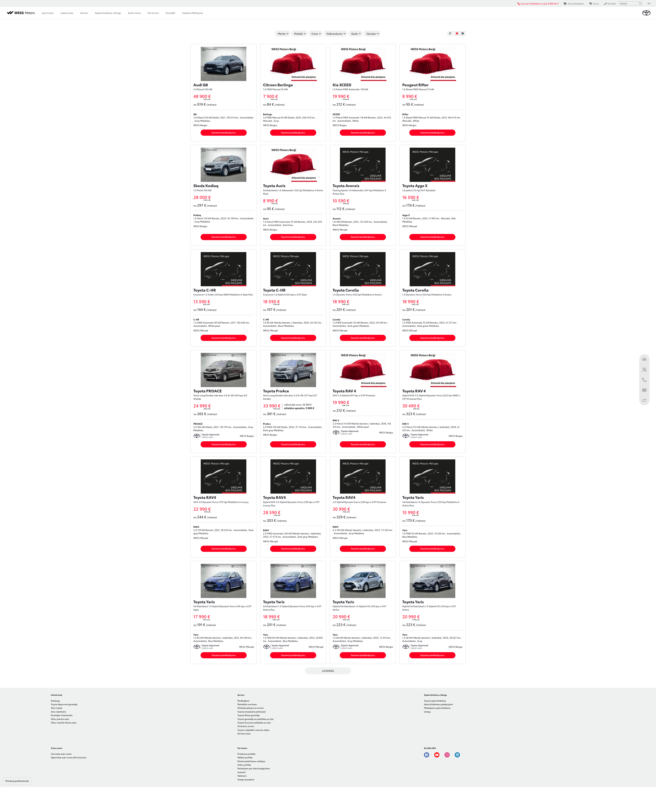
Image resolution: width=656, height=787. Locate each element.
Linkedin (457, 754)
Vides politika (244, 764)
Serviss (84, 13)
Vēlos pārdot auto (60, 718)
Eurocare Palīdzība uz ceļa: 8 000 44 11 (539, 3)
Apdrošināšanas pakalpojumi (438, 704)
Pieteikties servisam (247, 704)
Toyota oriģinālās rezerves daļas (253, 729)
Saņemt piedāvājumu (223, 132)
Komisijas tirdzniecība (61, 715)
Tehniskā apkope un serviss (250, 707)
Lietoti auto (66, 13)
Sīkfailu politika (244, 757)
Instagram (447, 754)
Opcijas (371, 33)
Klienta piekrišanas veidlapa (251, 761)
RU (649, 3)
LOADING (328, 670)
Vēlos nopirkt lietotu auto (64, 722)
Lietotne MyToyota (192, 13)
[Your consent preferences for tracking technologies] (17, 781)
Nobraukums (335, 33)
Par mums (153, 13)
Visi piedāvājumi (576, 3)
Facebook (426, 754)
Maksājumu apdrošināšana (437, 707)
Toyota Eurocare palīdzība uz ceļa (254, 722)
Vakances (242, 775)
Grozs (596, 3)
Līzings (427, 711)
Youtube (436, 754)
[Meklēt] (640, 3)
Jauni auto (48, 13)
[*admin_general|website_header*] (646, 13)
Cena (314, 33)
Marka (281, 33)
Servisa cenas (244, 733)
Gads (354, 33)
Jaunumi (241, 772)
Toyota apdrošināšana (435, 700)
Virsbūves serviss (245, 726)
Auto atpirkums (58, 711)
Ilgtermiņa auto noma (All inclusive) (68, 757)
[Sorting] (450, 33)
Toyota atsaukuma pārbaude (251, 711)
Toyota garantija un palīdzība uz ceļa (255, 718)
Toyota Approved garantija (64, 704)
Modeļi (298, 33)
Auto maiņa (56, 707)
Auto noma (134, 13)
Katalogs (55, 700)
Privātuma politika (246, 753)
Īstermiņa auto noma (61, 753)
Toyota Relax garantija (248, 715)
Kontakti (170, 13)
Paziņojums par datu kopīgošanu (253, 768)
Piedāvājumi (243, 700)
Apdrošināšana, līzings (108, 13)
